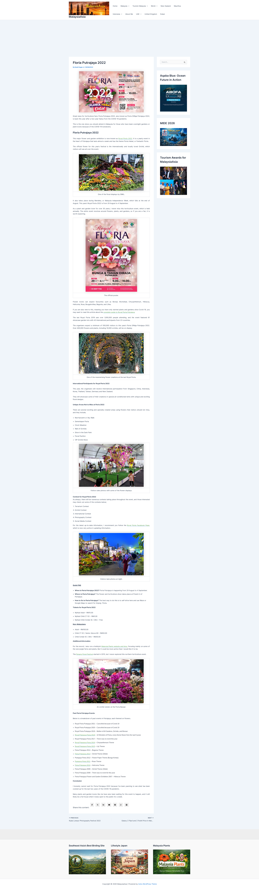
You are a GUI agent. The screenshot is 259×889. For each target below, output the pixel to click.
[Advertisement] (129, 35)
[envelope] (109, 805)
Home (115, 6)
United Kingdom (151, 14)
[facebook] (92, 805)
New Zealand (166, 6)
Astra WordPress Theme (147, 884)
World (153, 6)
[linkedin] (103, 805)
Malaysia (124, 6)
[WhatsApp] (121, 805)
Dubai (162, 14)
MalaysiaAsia (77, 16)
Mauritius (177, 6)
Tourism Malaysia (139, 6)
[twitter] (98, 805)
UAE (137, 14)
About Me (129, 14)
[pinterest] (115, 805)
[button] (128, 6)
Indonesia (116, 14)
